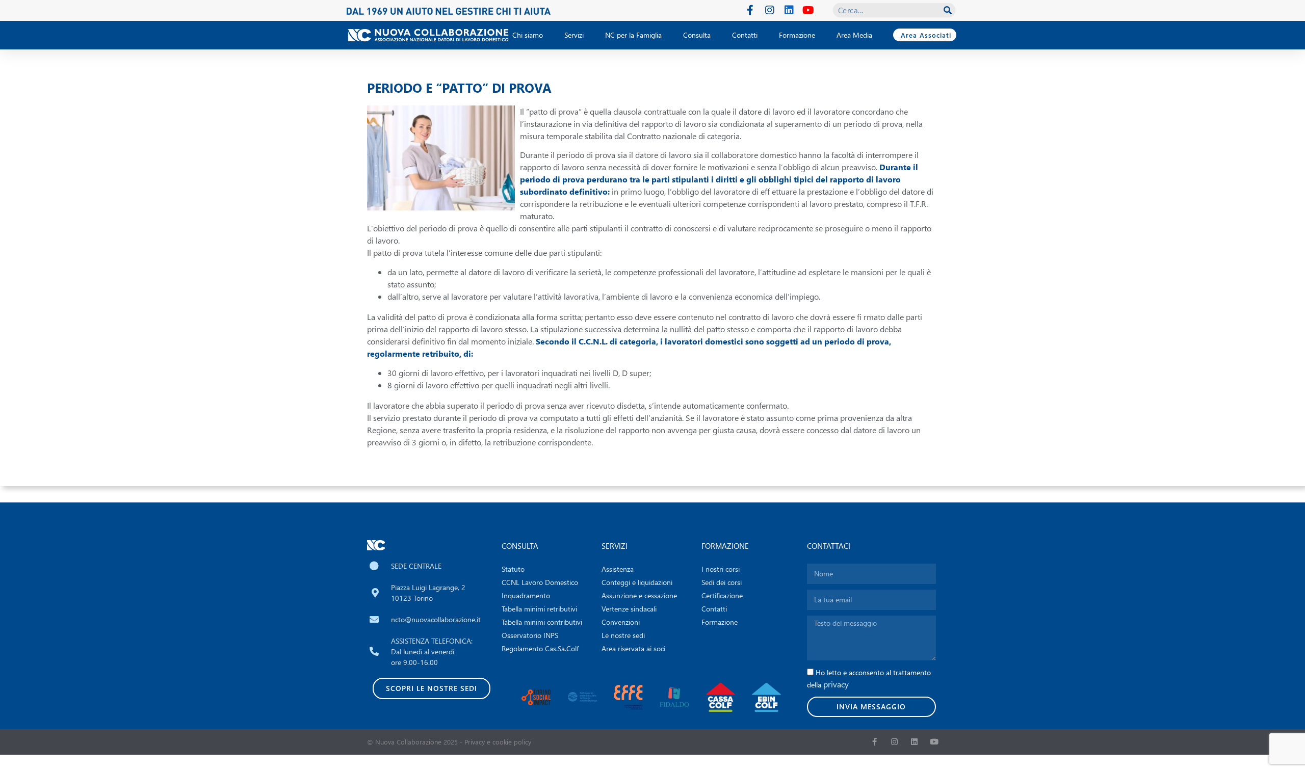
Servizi (574, 35)
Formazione (797, 35)
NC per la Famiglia (633, 35)
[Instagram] (770, 10)
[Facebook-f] (750, 10)
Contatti (745, 35)
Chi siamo (527, 35)
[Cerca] (947, 10)
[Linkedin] (789, 10)
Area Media (854, 35)
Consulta (697, 35)
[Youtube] (808, 10)
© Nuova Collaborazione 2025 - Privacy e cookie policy (449, 741)
